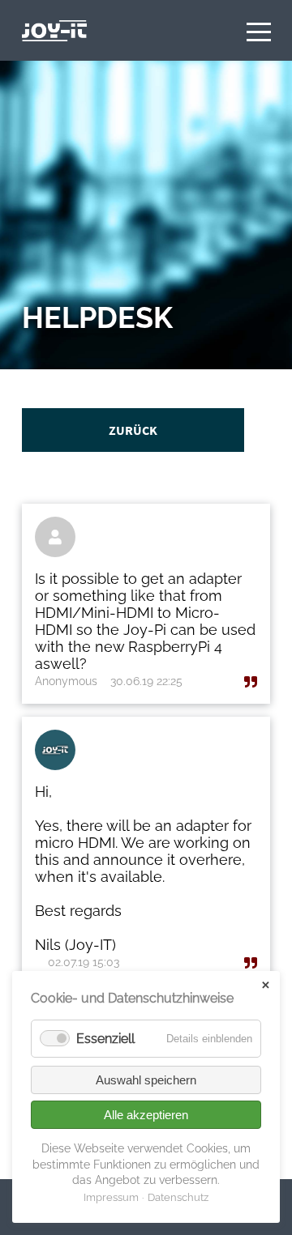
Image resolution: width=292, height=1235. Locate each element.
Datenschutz (178, 1197)
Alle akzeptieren (146, 1115)
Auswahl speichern (146, 1080)
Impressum (111, 1197)
